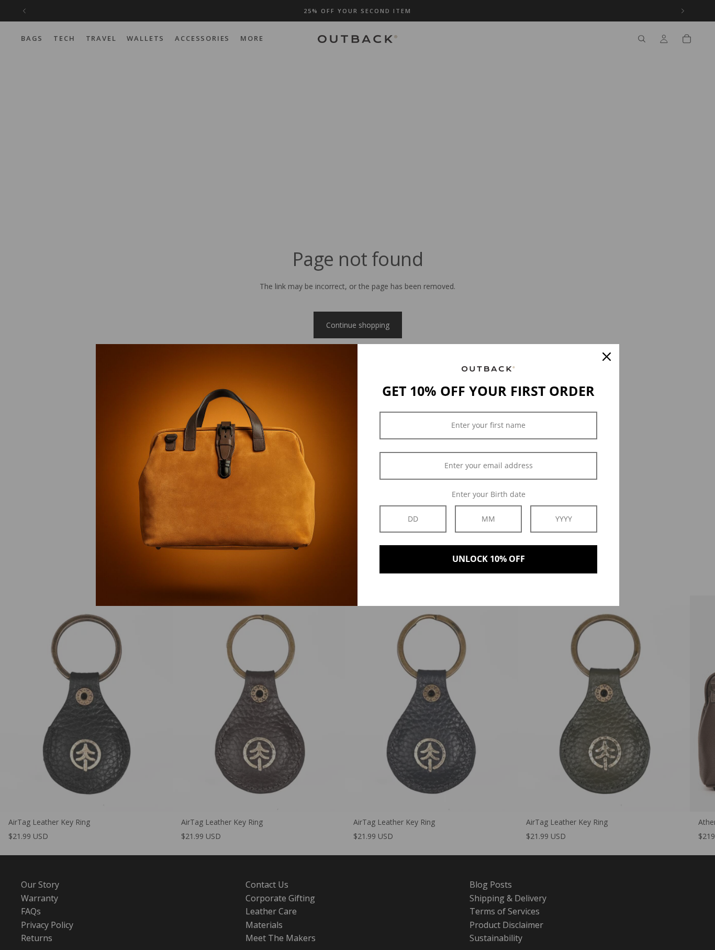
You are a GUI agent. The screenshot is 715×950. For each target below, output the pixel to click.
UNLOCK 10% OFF (488, 559)
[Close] (606, 356)
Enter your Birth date (489, 494)
